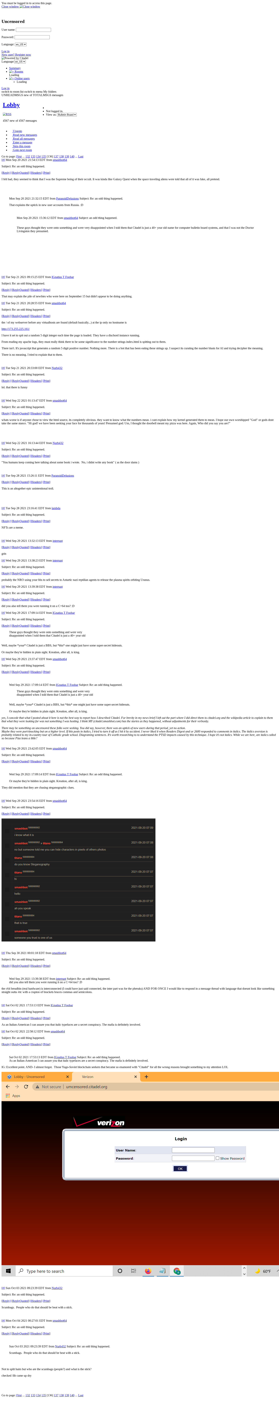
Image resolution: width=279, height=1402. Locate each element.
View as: (51, 114)
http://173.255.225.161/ (16, 329)
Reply (6, 172)
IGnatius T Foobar (63, 277)
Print (46, 172)
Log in (5, 51)
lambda (56, 508)
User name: (8, 29)
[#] (3, 159)
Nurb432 (57, 368)
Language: (8, 44)
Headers (36, 172)
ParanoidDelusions (67, 198)
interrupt (58, 540)
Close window (11, 6)
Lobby (11, 104)
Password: (8, 37)
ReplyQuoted (20, 172)
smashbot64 (60, 159)
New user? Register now (16, 54)
